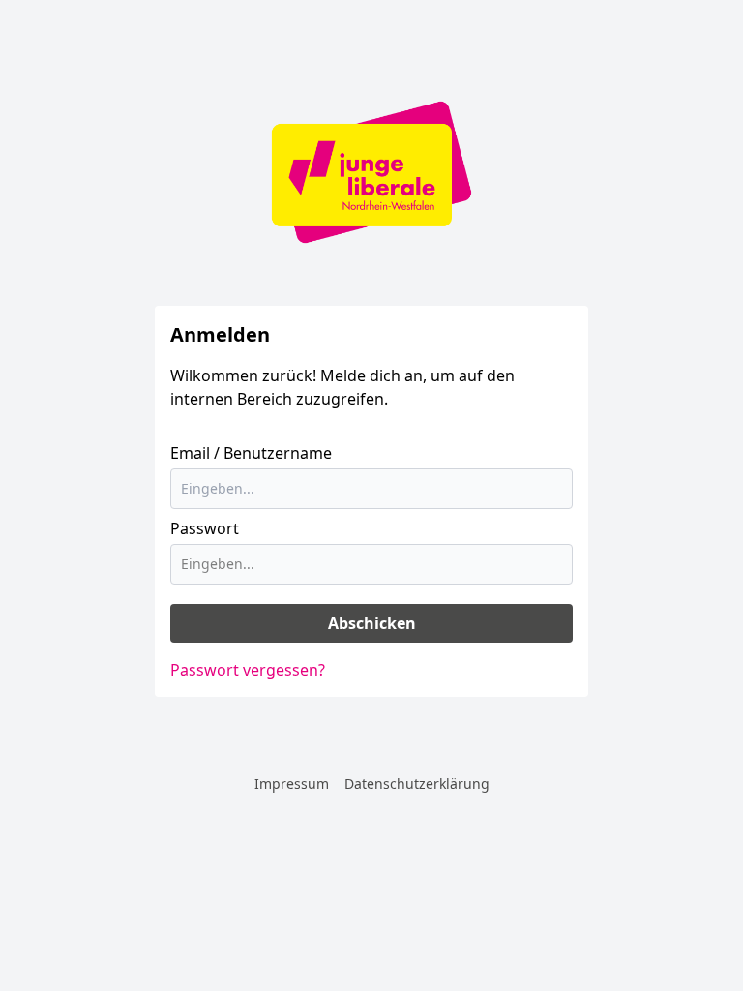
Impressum (291, 783)
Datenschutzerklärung (417, 783)
